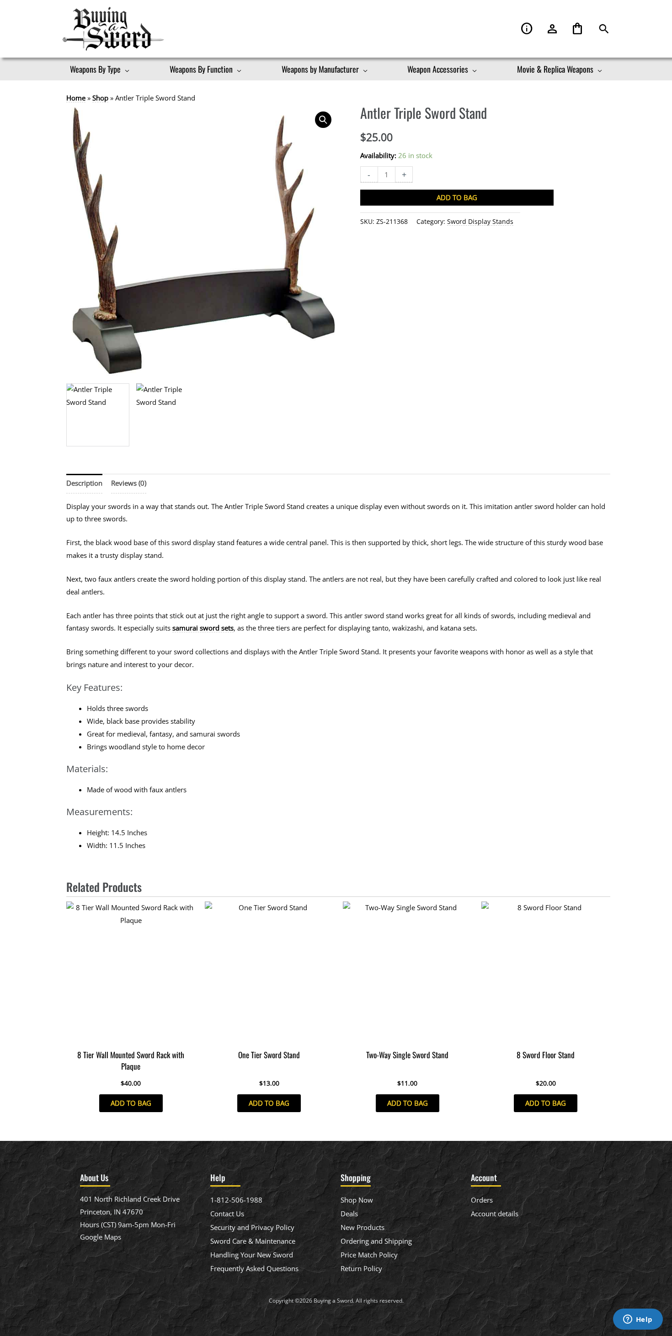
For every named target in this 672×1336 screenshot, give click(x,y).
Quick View (131, 1036)
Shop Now (357, 1199)
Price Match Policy (369, 1254)
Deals (349, 1213)
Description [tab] (84, 483)
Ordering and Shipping (376, 1241)
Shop (100, 97)
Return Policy (361, 1268)
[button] (603, 29)
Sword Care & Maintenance (252, 1241)
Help (527, 29)
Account (552, 29)
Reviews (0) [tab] (128, 483)
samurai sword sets (203, 627)
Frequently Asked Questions (254, 1268)
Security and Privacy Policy (252, 1227)
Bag (577, 29)
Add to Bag (457, 197)
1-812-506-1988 (236, 1199)
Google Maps (100, 1236)
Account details (494, 1213)
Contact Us (227, 1213)
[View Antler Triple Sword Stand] (97, 414)
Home (75, 97)
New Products (362, 1227)
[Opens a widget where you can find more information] (638, 1320)
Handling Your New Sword (251, 1254)
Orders (482, 1199)
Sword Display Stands (480, 221)
